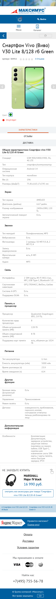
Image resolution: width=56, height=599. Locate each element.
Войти (43, 19)
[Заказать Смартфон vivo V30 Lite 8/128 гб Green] (10, 114)
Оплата (28, 534)
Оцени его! (33, 524)
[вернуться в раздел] (3, 35)
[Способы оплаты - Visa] (17, 564)
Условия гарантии (28, 547)
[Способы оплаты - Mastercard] (29, 564)
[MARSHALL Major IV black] (11, 480)
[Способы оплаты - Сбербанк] (40, 564)
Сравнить (45, 35)
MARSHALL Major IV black (32, 477)
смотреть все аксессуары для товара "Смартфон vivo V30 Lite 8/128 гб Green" (28, 493)
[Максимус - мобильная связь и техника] (28, 10)
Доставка (28, 541)
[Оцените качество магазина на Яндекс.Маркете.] (12, 522)
